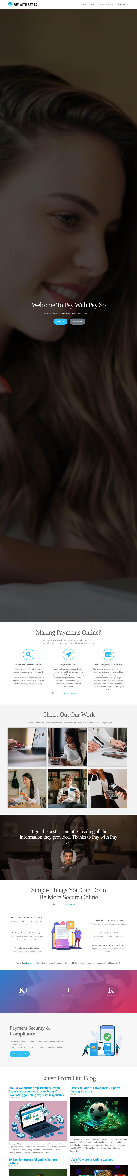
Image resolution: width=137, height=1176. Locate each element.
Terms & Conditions (105, 4)
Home (85, 4)
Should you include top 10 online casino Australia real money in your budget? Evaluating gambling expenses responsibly (36, 1091)
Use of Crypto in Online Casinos (91, 1159)
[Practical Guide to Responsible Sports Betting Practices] (99, 1135)
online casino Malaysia (33, 963)
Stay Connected (123, 4)
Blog (92, 4)
